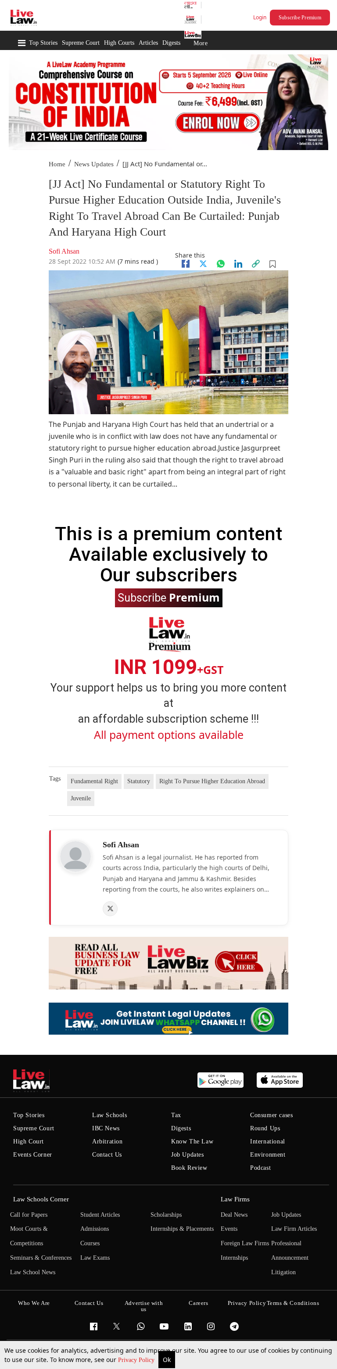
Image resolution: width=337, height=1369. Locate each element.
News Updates (94, 164)
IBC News (106, 1128)
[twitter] (203, 264)
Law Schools (109, 1115)
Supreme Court (81, 42)
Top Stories (43, 42)
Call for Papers (28, 1214)
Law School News (32, 1272)
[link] (256, 264)
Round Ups (265, 1128)
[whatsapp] (221, 264)
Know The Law (192, 1141)
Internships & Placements (182, 1229)
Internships (234, 1257)
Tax (176, 1115)
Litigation (283, 1272)
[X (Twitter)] (110, 908)
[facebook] (186, 264)
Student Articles (100, 1214)
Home (57, 164)
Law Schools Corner (41, 1199)
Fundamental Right (94, 781)
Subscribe (169, 597)
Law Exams (95, 1257)
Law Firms (235, 1199)
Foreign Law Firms (245, 1243)
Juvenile (81, 798)
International (267, 1141)
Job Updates (187, 1154)
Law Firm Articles (294, 1229)
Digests (171, 42)
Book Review (189, 1168)
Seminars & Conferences (41, 1257)
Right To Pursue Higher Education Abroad (212, 781)
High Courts (119, 42)
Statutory (138, 781)
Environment (268, 1154)
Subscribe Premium (300, 17)
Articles (148, 42)
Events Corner (32, 1154)
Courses (90, 1243)
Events (229, 1229)
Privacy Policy (137, 1360)
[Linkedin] (238, 264)
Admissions (94, 1229)
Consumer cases (271, 1115)
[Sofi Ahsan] (75, 856)
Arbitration (107, 1141)
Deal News (234, 1214)
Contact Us (107, 1154)
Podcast (260, 1168)
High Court (28, 1141)
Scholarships (166, 1214)
